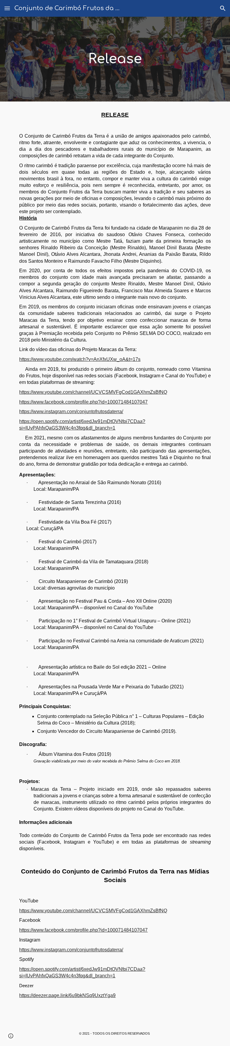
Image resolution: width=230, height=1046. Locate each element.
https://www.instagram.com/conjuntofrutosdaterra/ (71, 411)
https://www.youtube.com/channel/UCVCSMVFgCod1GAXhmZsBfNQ (93, 392)
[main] (114, 59)
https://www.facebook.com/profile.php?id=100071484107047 (83, 401)
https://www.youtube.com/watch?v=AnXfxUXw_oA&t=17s (79, 359)
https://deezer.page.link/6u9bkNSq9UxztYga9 (67, 995)
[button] (7, 8)
